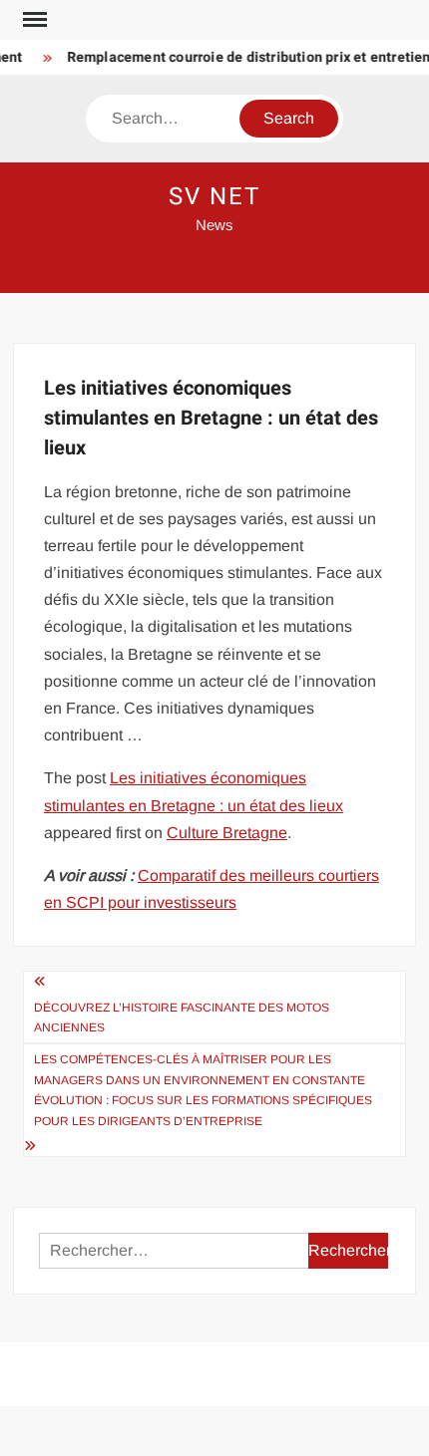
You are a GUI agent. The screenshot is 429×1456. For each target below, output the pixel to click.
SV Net (214, 196)
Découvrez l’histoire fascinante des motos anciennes (181, 1017)
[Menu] (33, 20)
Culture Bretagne (227, 832)
